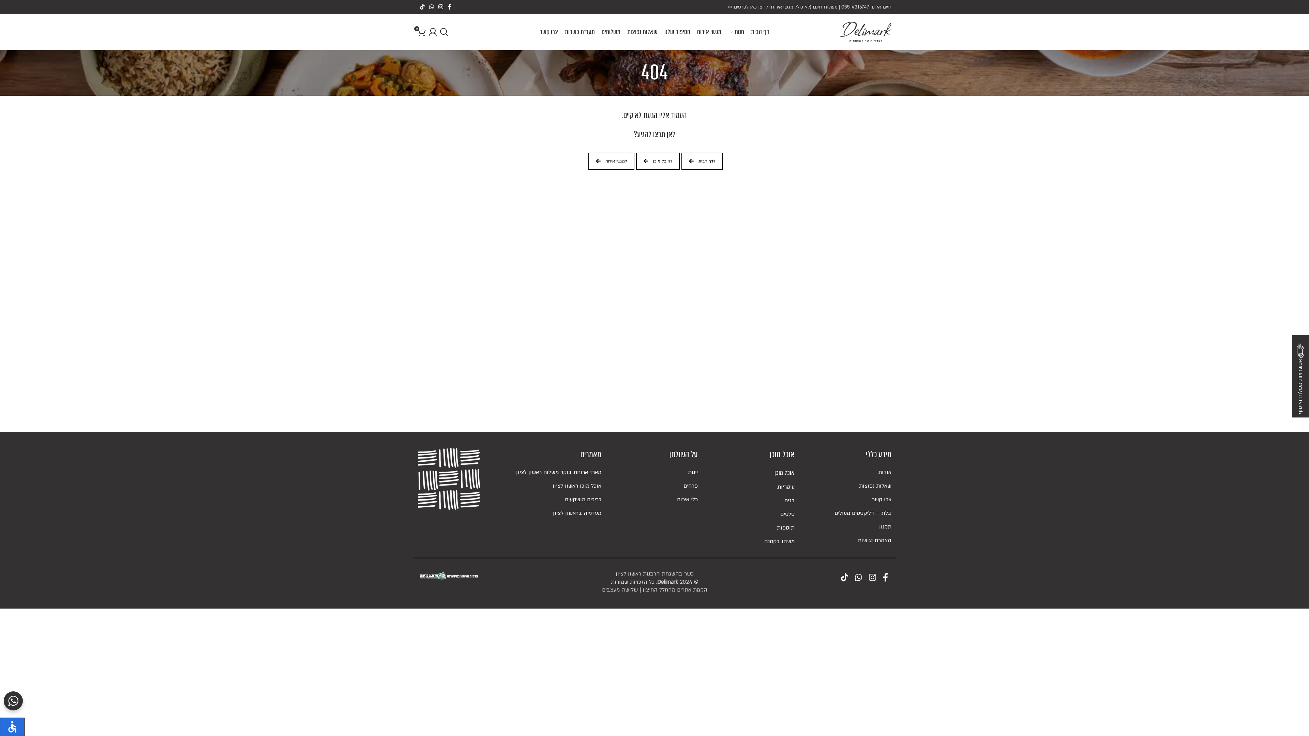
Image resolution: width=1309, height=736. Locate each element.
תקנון (885, 527)
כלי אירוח (687, 499)
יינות (693, 472)
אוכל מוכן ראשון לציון (577, 486)
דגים (789, 500)
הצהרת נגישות (874, 540)
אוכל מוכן (784, 473)
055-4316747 (855, 7)
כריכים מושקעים (583, 499)
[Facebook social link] (449, 7)
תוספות (786, 528)
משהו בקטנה (779, 541)
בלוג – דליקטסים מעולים (862, 513)
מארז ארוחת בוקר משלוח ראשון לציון (558, 472)
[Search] (444, 32)
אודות (884, 472)
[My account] (432, 32)
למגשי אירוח (616, 161)
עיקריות (786, 487)
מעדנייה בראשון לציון (577, 513)
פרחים (690, 486)
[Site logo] (865, 31)
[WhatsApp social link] (431, 7)
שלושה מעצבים (620, 590)
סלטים (787, 514)
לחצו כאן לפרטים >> (747, 7)
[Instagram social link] (441, 7)
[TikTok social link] (422, 7)
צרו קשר (881, 499)
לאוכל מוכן (663, 161)
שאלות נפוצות (875, 486)
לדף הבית (707, 161)
